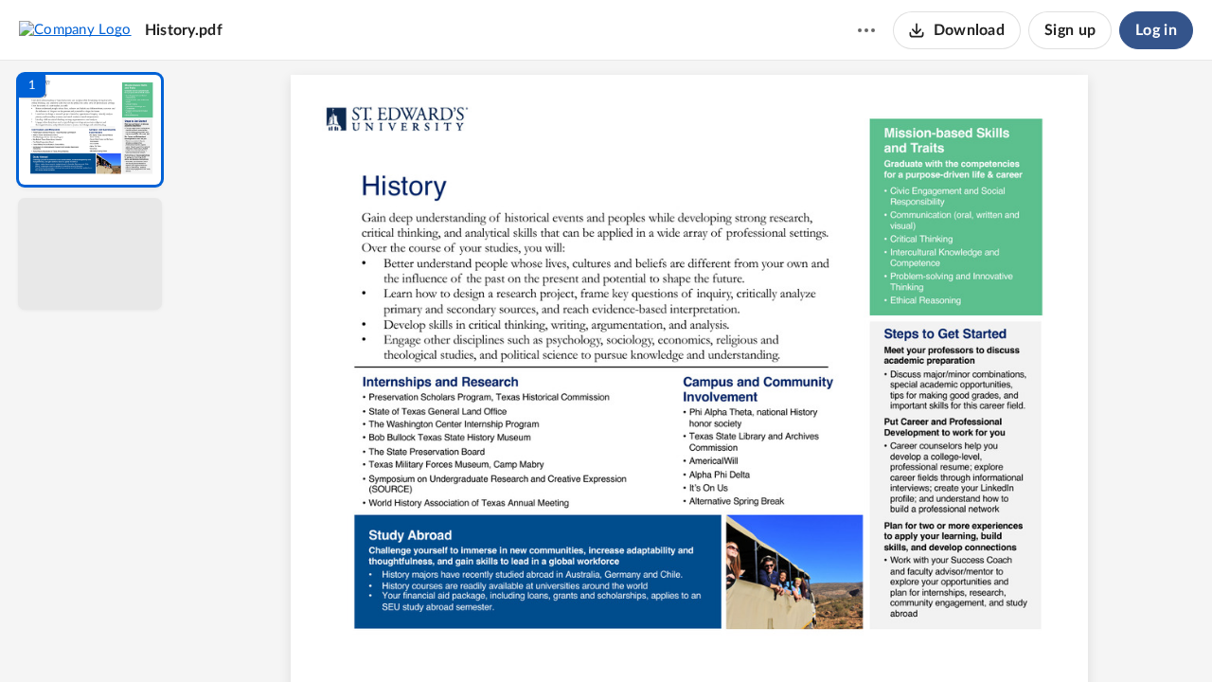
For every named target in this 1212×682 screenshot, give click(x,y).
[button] (90, 130)
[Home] (75, 29)
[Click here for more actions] (866, 30)
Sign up (1070, 30)
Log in (1156, 30)
